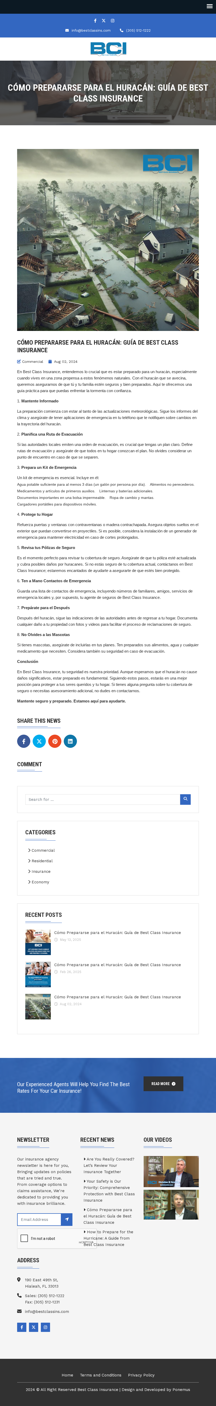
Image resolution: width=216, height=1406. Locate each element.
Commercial (32, 361)
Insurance (40, 871)
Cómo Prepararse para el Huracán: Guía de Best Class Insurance (117, 932)
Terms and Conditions (100, 1375)
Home (67, 1375)
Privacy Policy (141, 1375)
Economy (39, 882)
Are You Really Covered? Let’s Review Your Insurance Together (109, 1165)
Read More (160, 1084)
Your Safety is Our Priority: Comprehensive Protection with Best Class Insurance (109, 1191)
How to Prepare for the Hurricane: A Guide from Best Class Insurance (108, 1238)
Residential (41, 861)
